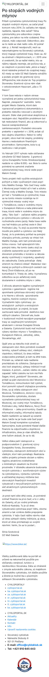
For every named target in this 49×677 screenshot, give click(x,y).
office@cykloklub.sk (29, 645)
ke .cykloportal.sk (16, 607)
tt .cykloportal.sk (16, 604)
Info (9, 626)
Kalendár (11, 619)
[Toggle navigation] (43, 4)
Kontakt (11, 622)
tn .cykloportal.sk (16, 601)
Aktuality (12, 616)
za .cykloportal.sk (16, 594)
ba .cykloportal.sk (16, 591)
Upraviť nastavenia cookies (21, 629)
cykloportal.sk (14, 587)
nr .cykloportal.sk (16, 597)
